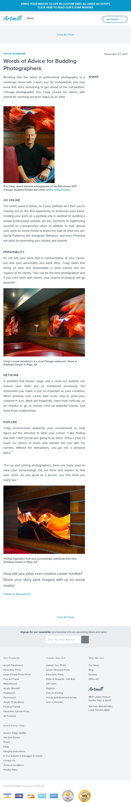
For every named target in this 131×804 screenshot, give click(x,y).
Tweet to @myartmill (16, 594)
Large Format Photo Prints (17, 674)
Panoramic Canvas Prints (16, 711)
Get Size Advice (11, 737)
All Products (9, 716)
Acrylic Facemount (13, 665)
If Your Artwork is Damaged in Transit (22, 756)
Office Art (94, 679)
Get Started (112, 19)
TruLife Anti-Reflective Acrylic (61, 697)
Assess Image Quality (14, 733)
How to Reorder (54, 702)
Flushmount (9, 697)
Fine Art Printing (54, 693)
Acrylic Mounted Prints (58, 670)
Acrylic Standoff (11, 688)
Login (95, 18)
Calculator (79, 18)
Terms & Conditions (13, 765)
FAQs (6, 746)
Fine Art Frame (11, 679)
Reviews (93, 674)
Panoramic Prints (12, 670)
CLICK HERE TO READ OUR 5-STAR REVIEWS (65, 7)
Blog (91, 670)
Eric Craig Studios (59, 189)
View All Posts (65, 34)
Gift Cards (51, 683)
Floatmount (9, 693)
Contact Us (9, 760)
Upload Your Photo (56, 665)
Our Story (94, 665)
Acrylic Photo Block (13, 702)
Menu (30, 18)
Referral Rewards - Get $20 (60, 679)
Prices (6, 742)
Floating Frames (11, 706)
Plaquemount (10, 683)
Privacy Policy (10, 769)
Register (50, 688)
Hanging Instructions (14, 751)
